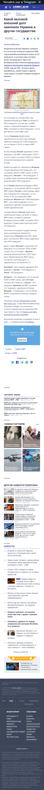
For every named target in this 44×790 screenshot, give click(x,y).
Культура (30, 719)
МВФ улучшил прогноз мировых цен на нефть (19, 414)
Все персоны (13, 737)
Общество (31, 729)
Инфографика (22, 658)
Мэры (9, 734)
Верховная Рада (14, 721)
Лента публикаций (20, 14)
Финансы (30, 737)
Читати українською (12, 44)
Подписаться (22, 340)
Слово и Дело (7, 14)
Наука (29, 721)
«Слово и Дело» (16, 688)
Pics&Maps (29, 322)
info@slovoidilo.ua (22, 749)
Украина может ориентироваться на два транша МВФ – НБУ (19, 399)
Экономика (35, 13)
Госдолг (8, 349)
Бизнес (29, 716)
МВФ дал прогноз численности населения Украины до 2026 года (20, 403)
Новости (9, 546)
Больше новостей (21, 652)
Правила (29, 704)
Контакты (34, 701)
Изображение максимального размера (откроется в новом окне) (22, 113)
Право (29, 734)
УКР (34, 7)
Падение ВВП (20, 349)
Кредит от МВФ (11, 353)
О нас (22, 701)
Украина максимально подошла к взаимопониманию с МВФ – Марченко (19, 409)
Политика (30, 732)
